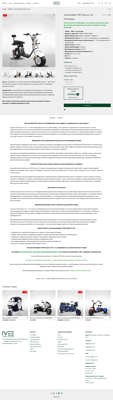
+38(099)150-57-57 (90, 350)
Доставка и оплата (19, 3)
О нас (10, 3)
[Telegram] (59, 393)
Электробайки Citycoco (62, 278)
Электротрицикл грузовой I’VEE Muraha (68, 318)
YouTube (78, 270)
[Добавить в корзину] (64, 109)
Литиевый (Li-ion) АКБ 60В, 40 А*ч (73, 72)
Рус (110, 3)
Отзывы (60, 118)
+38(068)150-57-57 (90, 347)
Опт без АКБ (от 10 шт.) (71, 66)
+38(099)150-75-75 (90, 343)
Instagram (72, 270)
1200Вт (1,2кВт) (69, 79)
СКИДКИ (10, 9)
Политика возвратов (63, 351)
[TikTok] (61, 393)
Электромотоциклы (35, 337)
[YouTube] (54, 393)
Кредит (29, 3)
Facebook (83, 270)
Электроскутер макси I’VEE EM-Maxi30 (41, 318)
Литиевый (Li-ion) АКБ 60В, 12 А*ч (73, 68)
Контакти (35, 3)
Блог (79, 3)
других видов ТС (53, 252)
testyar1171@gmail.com (91, 360)
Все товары (33, 335)
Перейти (4, 320)
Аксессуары (33, 351)
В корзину (87, 105)
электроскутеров (26, 252)
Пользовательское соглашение (66, 353)
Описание (52, 118)
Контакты (60, 337)
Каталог (4, 3)
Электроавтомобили (35, 344)
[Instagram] (51, 393)
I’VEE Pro (32, 349)
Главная (4, 9)
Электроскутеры (72, 278)
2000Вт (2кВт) (68, 84)
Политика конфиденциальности (66, 349)
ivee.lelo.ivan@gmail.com (91, 356)
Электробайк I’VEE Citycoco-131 (94, 318)
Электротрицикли (34, 339)
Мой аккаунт (61, 346)
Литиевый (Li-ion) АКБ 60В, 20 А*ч (73, 70)
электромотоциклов (40, 252)
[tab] (52, 118)
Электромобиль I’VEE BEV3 (10, 318)
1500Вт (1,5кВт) (69, 82)
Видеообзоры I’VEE (88, 3)
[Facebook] (56, 393)
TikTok (89, 270)
